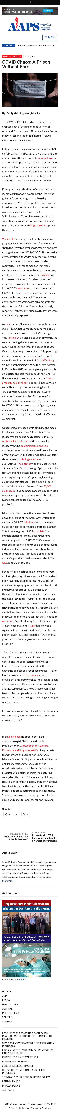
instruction (24, 288)
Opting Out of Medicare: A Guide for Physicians (23, 1071)
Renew (6, 1000)
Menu (51, 37)
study (31, 625)
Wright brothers (38, 225)
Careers (7, 1017)
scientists (38, 531)
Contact (7, 1021)
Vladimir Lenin (10, 238)
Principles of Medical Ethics (20, 1057)
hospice (45, 274)
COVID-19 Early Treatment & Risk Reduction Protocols (28, 1044)
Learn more (7, 880)
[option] (38, 45)
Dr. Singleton (14, 736)
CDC (5, 562)
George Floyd (45, 158)
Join (4, 996)
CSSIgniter (24, 1108)
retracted (7, 621)
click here (22, 979)
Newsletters (10, 1004)
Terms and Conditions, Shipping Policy (26, 1077)
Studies (29, 522)
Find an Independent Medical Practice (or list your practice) (27, 1051)
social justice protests (14, 441)
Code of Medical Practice (17, 1065)
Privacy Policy (11, 1085)
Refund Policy (11, 1081)
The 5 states (24, 463)
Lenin (9, 324)
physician (14, 337)
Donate (6, 991)
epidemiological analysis (34, 445)
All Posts (8, 1090)
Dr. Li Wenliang (45, 360)
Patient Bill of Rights (15, 1061)
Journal (7, 1008)
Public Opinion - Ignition (15, 1104)
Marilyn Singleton (12, 56)
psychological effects (29, 459)
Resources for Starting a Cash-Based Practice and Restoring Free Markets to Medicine (27, 1036)
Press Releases (11, 1013)
